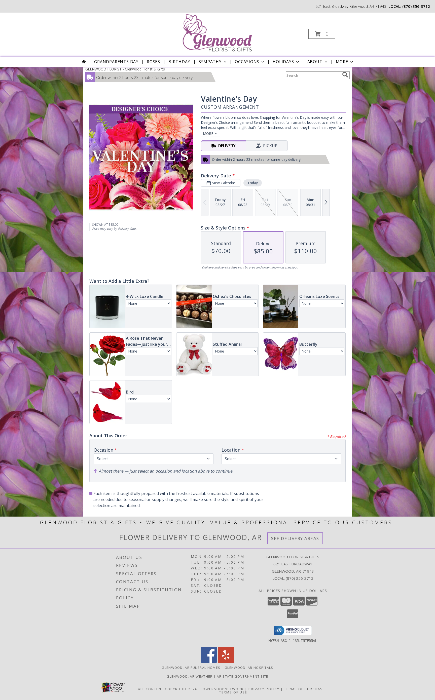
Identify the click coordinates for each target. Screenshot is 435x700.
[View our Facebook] (209, 661)
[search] (345, 75)
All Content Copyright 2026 (167, 689)
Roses (153, 61)
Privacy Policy (263, 689)
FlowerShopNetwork (221, 689)
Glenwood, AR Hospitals (249, 667)
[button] (321, 34)
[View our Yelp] (226, 661)
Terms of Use (233, 692)
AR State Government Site (242, 676)
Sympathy (210, 61)
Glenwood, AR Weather (189, 676)
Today (252, 182)
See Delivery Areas (295, 538)
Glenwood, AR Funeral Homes (191, 667)
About (314, 61)
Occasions (247, 61)
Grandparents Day (116, 61)
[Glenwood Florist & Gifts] (217, 32)
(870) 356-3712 (416, 6)
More (342, 61)
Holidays (283, 61)
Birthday (179, 61)
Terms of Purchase (304, 689)
